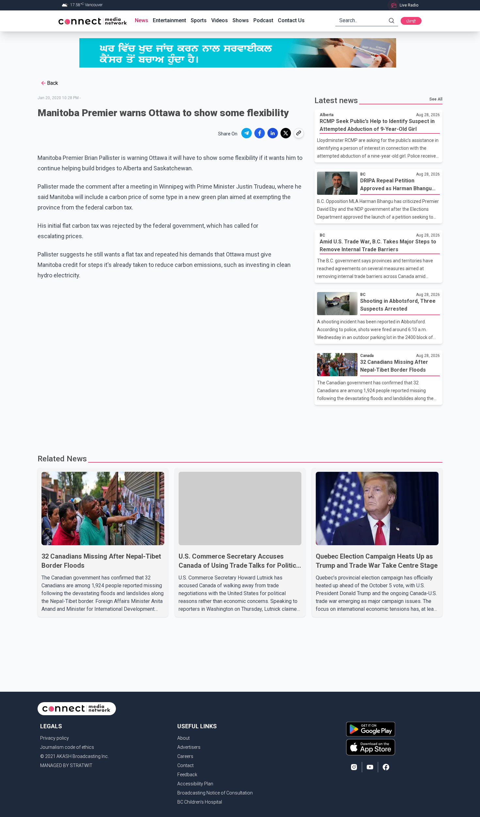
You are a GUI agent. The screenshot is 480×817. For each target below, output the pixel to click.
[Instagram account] (354, 767)
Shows (240, 20)
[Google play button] (370, 729)
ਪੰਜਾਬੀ (411, 21)
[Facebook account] (386, 767)
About (183, 738)
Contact (185, 765)
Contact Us (291, 20)
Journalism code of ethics (67, 747)
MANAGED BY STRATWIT (66, 765)
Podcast (263, 20)
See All (435, 99)
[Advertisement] (237, 426)
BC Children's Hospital (199, 802)
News (141, 20)
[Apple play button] (370, 747)
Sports (199, 20)
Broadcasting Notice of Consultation (215, 792)
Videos (219, 20)
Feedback (187, 774)
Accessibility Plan (195, 783)
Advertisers (188, 747)
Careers (185, 756)
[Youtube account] (370, 767)
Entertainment (169, 20)
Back (52, 83)
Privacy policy (54, 738)
